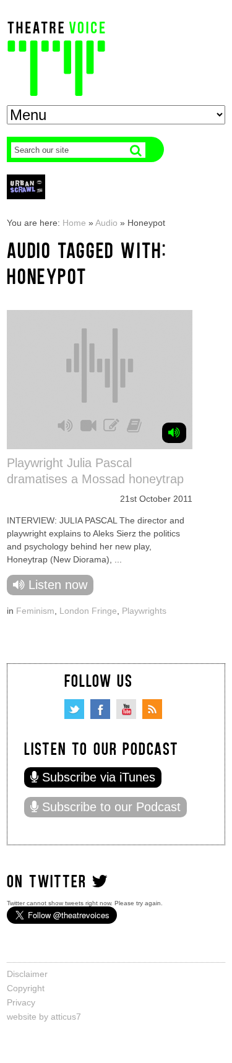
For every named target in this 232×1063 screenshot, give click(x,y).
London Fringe (88, 611)
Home (74, 223)
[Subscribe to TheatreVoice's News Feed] (152, 709)
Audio (106, 223)
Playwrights (144, 611)
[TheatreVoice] (56, 57)
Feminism (35, 611)
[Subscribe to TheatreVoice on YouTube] (126, 709)
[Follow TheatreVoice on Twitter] (74, 709)
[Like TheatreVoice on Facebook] (100, 709)
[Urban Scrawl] (26, 186)
